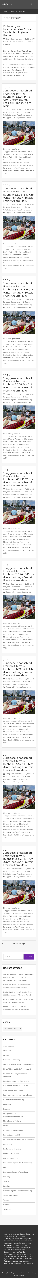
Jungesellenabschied (23, 118)
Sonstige (6, 1186)
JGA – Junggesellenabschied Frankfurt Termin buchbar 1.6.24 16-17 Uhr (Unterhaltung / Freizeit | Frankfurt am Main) (18, 478)
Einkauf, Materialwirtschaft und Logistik (17, 1069)
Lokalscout (7, 4)
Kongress (6, 1109)
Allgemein (7, 1051)
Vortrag (6, 1200)
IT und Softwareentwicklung (13, 1100)
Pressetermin (8, 1144)
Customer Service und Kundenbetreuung (18, 1064)
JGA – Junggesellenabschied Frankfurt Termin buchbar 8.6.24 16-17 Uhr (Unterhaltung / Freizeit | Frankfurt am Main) (18, 193)
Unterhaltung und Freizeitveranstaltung (17, 115)
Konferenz (7, 1104)
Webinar (6, 1205)
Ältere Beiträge (19, 944)
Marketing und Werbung (12, 1121)
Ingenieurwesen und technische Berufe (17, 1095)
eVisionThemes (19, 1275)
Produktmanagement (11, 1154)
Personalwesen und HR (11, 1135)
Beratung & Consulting (11, 1060)
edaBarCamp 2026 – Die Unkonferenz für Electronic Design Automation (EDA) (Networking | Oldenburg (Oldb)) (18, 977)
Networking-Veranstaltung (13, 1130)
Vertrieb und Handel (10, 1195)
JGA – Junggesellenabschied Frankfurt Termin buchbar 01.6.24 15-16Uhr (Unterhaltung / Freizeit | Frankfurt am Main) (18, 572)
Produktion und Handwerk (12, 1149)
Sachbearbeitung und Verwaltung (15, 1172)
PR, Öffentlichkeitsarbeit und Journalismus (18, 1140)
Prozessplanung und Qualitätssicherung (17, 1163)
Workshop (7, 1209)
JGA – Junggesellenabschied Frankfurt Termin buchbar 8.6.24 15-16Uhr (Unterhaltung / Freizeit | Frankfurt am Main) (18, 288)
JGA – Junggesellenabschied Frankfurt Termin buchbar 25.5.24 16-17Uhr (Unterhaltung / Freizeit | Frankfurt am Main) (19, 857)
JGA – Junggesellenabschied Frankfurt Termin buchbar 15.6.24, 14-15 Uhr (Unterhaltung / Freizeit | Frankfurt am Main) (17, 96)
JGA (13, 118)
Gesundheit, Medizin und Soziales (15, 1086)
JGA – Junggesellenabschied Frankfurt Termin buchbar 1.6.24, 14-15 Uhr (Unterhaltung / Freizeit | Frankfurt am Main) (18, 667)
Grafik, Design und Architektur (14, 1090)
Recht (5, 1167)
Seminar (6, 1181)
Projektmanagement (10, 1158)
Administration (8, 1046)
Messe (7, 44)
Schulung (6, 1177)
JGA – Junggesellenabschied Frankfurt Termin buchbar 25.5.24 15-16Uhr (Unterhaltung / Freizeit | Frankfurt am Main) (19, 762)
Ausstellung (7, 1055)
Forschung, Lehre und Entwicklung (16, 1081)
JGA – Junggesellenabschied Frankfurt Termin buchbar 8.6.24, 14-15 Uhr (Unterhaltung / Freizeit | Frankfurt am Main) (19, 383)
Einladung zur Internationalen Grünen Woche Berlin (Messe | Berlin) (18, 31)
